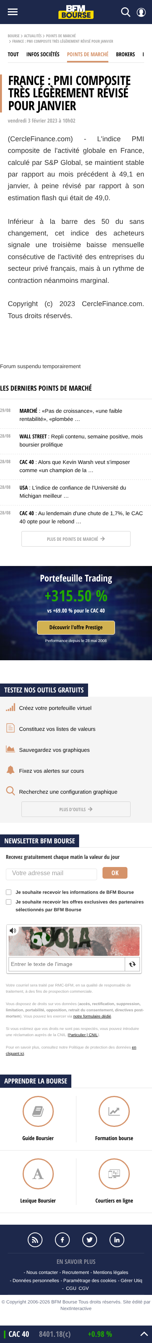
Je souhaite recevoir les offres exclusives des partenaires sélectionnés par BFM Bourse (80, 905)
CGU (71, 1288)
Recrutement (75, 1272)
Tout (13, 54)
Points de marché (61, 36)
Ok (114, 873)
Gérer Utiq (131, 1280)
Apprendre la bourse (35, 1081)
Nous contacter (42, 1272)
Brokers (125, 54)
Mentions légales (110, 1272)
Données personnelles (35, 1280)
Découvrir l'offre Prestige (76, 627)
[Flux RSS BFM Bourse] (35, 1239)
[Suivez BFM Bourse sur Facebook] (62, 1239)
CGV (84, 1288)
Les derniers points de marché (46, 388)
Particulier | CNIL (82, 1035)
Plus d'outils (73, 809)
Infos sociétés (43, 54)
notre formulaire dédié (92, 1016)
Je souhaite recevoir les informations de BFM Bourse (75, 892)
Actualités (33, 36)
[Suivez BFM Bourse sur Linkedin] (117, 1239)
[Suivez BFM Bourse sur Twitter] (89, 1239)
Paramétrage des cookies (89, 1280)
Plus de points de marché (73, 539)
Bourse (13, 36)
